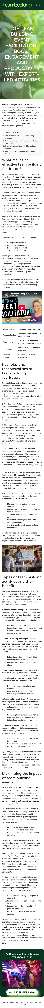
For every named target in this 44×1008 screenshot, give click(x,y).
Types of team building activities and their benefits (21, 147)
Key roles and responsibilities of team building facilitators (22, 142)
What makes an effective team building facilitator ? (19, 137)
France (22, 1002)
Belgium (38, 1002)
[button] (36, 5)
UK (27, 1002)
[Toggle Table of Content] (37, 132)
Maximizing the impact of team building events (20, 152)
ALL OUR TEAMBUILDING (22, 992)
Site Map (22, 1005)
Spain (31, 1002)
